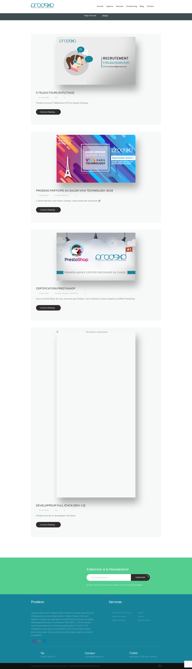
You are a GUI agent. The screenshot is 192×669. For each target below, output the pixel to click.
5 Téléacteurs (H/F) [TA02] (55, 92)
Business (65, 195)
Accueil (100, 6)
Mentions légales (144, 620)
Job (56, 97)
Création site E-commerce (121, 613)
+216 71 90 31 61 (47, 657)
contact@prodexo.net (94, 657)
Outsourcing (131, 6)
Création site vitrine (119, 616)
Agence (109, 6)
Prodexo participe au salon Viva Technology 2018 (74, 190)
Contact (150, 6)
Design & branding (118, 620)
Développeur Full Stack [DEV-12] (60, 505)
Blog (142, 6)
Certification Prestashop (55, 288)
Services (119, 6)
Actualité (58, 195)
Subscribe (140, 577)
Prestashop (74, 293)
